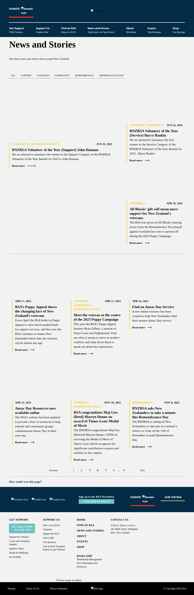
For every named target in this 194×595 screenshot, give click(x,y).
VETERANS (43, 75)
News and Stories (101, 30)
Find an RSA (68, 30)
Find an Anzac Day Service (153, 307)
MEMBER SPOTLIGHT (111, 75)
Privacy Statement (58, 588)
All (13, 75)
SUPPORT (26, 75)
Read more (18, 165)
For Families (15, 557)
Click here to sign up (96, 501)
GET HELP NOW (22, 528)
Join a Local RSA (51, 525)
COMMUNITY (62, 75)
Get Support (16, 30)
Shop (179, 30)
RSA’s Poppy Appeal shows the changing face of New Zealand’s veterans (36, 311)
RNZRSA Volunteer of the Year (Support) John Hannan (55, 150)
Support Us (43, 30)
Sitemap (11, 588)
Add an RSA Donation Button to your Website (54, 548)
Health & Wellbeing (18, 552)
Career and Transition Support (19, 543)
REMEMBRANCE (84, 75)
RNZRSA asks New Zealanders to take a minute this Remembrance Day (154, 412)
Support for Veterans (19, 537)
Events (154, 30)
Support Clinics (16, 548)
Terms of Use (32, 588)
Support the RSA (51, 533)
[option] (27, 76)
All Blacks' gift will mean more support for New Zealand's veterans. (154, 213)
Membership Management (89, 559)
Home (81, 519)
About (131, 30)
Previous (53, 470)
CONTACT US (119, 519)
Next (142, 470)
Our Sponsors (49, 542)
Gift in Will (48, 538)
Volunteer (47, 529)
